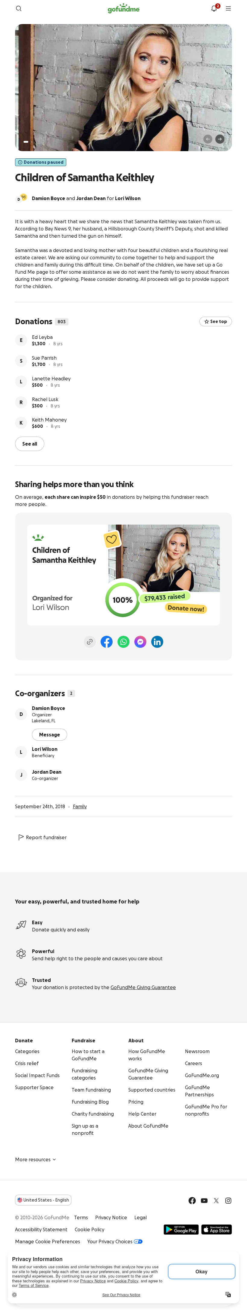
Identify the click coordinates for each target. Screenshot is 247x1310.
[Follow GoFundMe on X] (216, 1201)
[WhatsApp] (123, 641)
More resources (33, 1159)
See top (218, 321)
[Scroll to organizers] (23, 197)
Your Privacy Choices (110, 1241)
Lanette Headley (51, 378)
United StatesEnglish (46, 1200)
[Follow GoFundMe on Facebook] (192, 1201)
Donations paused (44, 162)
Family (80, 806)
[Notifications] (214, 8)
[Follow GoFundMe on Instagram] (228, 1201)
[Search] (19, 8)
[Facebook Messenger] (140, 641)
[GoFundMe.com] (123, 8)
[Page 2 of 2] (32, 142)
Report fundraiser (46, 837)
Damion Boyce (48, 708)
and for (86, 198)
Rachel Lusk (45, 399)
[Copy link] (90, 641)
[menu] (228, 8)
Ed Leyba (42, 337)
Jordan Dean (46, 772)
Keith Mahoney (49, 419)
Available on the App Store (216, 1229)
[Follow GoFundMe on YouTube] (204, 1201)
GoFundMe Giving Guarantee (143, 987)
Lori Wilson (45, 749)
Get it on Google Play (181, 1229)
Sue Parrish (44, 358)
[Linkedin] (157, 641)
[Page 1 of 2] (25, 142)
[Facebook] (107, 641)
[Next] (220, 139)
